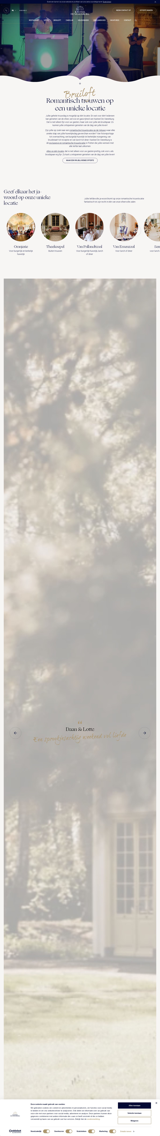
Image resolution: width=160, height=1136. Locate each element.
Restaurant (34, 20)
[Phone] (6, 10)
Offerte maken (146, 10)
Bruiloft (57, 20)
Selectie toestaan (134, 1113)
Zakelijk (69, 20)
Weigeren (134, 1121)
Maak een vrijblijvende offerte (80, 160)
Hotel (46, 20)
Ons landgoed (99, 20)
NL (13, 10)
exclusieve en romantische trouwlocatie (67, 143)
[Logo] (80, 10)
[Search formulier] (136, 20)
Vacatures (114, 20)
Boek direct (107, 2)
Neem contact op (123, 10)
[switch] (69, 1131)
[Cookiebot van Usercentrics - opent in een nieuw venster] (15, 1131)
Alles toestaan (134, 1106)
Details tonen (125, 1131)
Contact (127, 20)
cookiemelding (93, 1119)
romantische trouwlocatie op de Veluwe (88, 130)
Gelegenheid (83, 20)
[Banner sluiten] (156, 1103)
